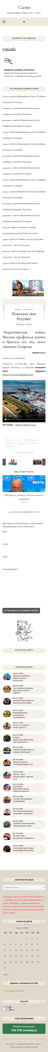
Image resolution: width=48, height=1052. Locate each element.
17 (5, 956)
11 (10, 950)
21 (27, 956)
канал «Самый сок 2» (25, 425)
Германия (10, 443)
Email (5, 544)
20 (21, 956)
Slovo (30, 324)
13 (21, 950)
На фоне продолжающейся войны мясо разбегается (23, 739)
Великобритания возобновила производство (20, 715)
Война (18, 309)
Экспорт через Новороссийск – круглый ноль (23, 776)
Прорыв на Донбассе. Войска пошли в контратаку (22, 678)
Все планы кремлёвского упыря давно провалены (23, 812)
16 (38, 950)
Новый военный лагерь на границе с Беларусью (23, 751)
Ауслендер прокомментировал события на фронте (21, 789)
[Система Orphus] (8, 64)
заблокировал (24, 1029)
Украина (9, 446)
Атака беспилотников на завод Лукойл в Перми (23, 702)
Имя (5, 531)
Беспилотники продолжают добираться (23, 837)
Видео (8, 440)
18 (10, 956)
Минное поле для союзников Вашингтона (23, 763)
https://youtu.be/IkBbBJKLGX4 (18, 374)
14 (27, 950)
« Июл (6, 974)
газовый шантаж (30, 440)
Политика (28, 309)
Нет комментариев (24, 452)
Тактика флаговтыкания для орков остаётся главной (23, 690)
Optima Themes (31, 1047)
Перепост (22, 443)
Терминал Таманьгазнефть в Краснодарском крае (24, 824)
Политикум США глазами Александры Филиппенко (23, 849)
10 (5, 950)
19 (16, 956)
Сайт (5, 556)
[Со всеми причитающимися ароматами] (8, 462)
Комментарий (10, 569)
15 (32, 950)
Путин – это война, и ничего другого (21, 726)
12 (16, 950)
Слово (24, 7)
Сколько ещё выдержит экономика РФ (23, 800)
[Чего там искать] (39, 462)
